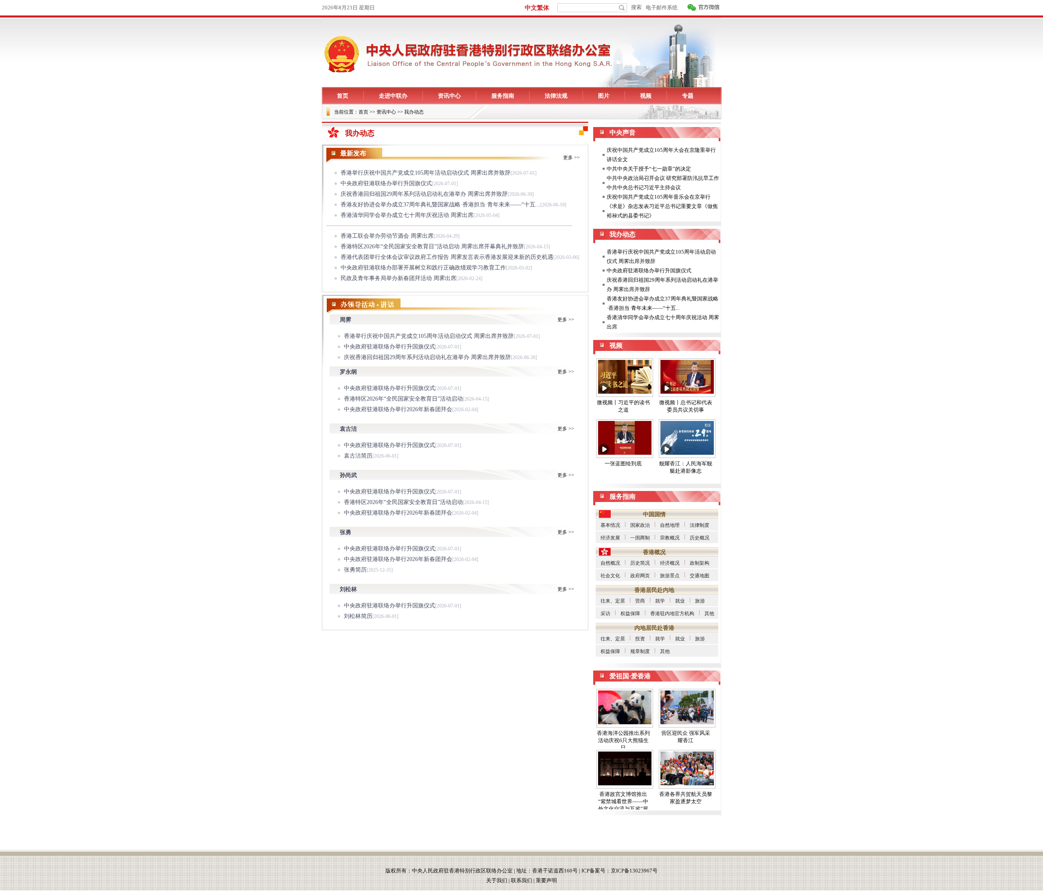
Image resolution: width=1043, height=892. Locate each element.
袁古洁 (348, 429)
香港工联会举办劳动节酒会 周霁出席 (387, 236)
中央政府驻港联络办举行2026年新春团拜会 (398, 409)
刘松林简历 (358, 616)
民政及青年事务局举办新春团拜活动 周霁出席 (398, 278)
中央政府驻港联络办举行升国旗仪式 (386, 183)
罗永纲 (348, 372)
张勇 (345, 532)
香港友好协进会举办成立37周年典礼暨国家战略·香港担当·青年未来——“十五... (440, 205)
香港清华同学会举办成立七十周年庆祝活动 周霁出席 (407, 215)
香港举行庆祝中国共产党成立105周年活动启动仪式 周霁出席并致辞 (425, 173)
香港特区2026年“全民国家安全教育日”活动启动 (403, 399)
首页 (363, 112)
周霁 (345, 320)
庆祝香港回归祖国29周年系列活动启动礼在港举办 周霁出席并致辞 (424, 194)
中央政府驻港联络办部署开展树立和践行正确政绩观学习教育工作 (423, 268)
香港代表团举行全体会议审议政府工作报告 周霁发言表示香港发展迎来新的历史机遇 (447, 257)
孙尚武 (348, 475)
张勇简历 (355, 570)
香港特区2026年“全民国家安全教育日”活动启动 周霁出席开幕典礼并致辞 (432, 246)
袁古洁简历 (358, 456)
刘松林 (348, 589)
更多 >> (571, 157)
